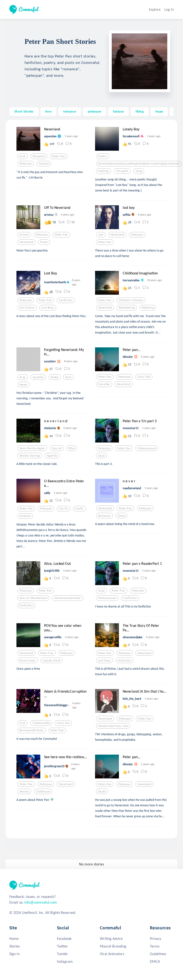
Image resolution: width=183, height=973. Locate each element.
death (102, 791)
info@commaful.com (40, 902)
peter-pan (58, 156)
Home (14, 938)
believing (148, 307)
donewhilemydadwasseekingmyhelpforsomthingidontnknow (138, 163)
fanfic (79, 508)
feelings (103, 171)
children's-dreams (130, 300)
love (48, 111)
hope (159, 111)
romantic (104, 515)
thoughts (122, 171)
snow (121, 515)
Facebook (64, 938)
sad (100, 234)
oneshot (25, 516)
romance (69, 111)
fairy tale (143, 376)
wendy (24, 791)
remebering (127, 307)
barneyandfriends (32, 730)
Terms (154, 946)
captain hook (51, 660)
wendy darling (30, 455)
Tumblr (62, 954)
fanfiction (65, 300)
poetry (102, 156)
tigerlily (52, 455)
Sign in (14, 954)
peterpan (94, 111)
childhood (43, 791)
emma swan (28, 660)
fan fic (63, 508)
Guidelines (158, 954)
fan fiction (27, 307)
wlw (72, 448)
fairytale (104, 384)
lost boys (47, 307)
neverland (26, 242)
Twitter (62, 946)
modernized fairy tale (113, 726)
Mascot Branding (113, 946)
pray (23, 377)
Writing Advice (111, 938)
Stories (14, 946)
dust (68, 377)
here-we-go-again (32, 448)
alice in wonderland (33, 598)
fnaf (22, 723)
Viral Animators (112, 954)
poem (44, 242)
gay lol (57, 448)
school (24, 234)
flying (140, 111)
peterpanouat (146, 448)
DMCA (155, 961)
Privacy (155, 938)
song (138, 171)
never (23, 384)
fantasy (118, 111)
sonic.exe (63, 723)
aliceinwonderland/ (67, 598)
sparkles (38, 377)
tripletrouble (41, 723)
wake (54, 377)
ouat (101, 455)
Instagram (65, 961)
